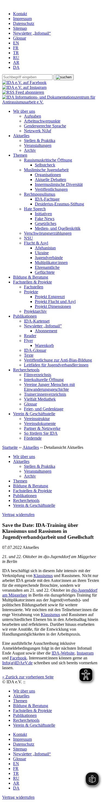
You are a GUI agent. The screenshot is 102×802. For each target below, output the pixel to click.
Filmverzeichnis (37, 374)
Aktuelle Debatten (50, 179)
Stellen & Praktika (39, 140)
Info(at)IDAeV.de (17, 663)
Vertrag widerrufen (18, 514)
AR (16, 62)
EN (16, 43)
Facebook (18, 658)
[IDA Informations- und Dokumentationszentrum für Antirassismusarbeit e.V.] (51, 102)
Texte (28, 355)
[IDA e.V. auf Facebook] (24, 82)
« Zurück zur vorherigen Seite (28, 677)
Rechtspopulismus (39, 194)
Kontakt (20, 13)
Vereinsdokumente (40, 423)
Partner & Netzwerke (42, 428)
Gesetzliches (45, 223)
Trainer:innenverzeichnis (45, 394)
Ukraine (42, 252)
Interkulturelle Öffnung (44, 379)
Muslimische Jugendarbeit (46, 170)
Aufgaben (32, 116)
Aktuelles (21, 135)
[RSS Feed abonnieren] (23, 92)
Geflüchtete (45, 272)
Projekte (31, 291)
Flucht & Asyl (36, 243)
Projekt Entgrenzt (50, 296)
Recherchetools (26, 370)
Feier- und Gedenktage (43, 409)
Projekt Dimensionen (53, 306)
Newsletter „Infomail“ (32, 33)
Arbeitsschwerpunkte (42, 121)
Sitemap (20, 28)
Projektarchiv (35, 311)
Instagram (85, 653)
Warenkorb (44, 345)
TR (16, 52)
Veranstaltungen (37, 145)
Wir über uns (24, 111)
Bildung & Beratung (30, 277)
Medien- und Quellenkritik (58, 228)
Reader (30, 335)
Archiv (30, 150)
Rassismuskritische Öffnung (48, 160)
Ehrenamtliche (47, 267)
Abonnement (46, 330)
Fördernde (33, 438)
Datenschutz (23, 23)
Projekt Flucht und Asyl (55, 301)
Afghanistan (45, 248)
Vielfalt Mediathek (40, 399)
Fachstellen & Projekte (32, 282)
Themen (20, 155)
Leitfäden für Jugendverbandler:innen (56, 365)
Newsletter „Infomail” (43, 326)
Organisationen (48, 174)
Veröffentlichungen (51, 189)
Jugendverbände (49, 257)
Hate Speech (35, 209)
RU (16, 57)
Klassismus (43, 575)
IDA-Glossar (35, 350)
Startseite (10, 447)
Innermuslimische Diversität (59, 184)
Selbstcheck (45, 165)
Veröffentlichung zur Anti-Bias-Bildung (58, 360)
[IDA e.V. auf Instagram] (24, 87)
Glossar (19, 38)
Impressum (22, 18)
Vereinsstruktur (37, 418)
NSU (28, 238)
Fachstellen (33, 287)
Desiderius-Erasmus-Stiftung (59, 204)
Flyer (28, 340)
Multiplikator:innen (51, 262)
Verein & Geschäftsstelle (34, 413)
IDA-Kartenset (37, 321)
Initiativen (43, 213)
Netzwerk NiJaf (37, 130)
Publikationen (25, 316)
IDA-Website (63, 653)
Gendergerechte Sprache (45, 126)
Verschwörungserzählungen (48, 233)
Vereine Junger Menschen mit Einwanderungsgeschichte (49, 387)
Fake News (44, 218)
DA (16, 67)
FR (15, 48)
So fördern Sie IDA (41, 433)
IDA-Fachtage (47, 199)
